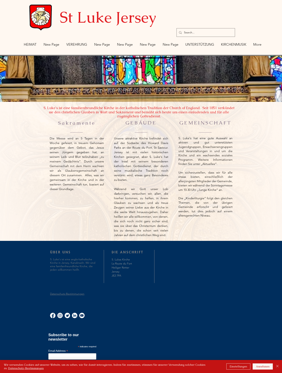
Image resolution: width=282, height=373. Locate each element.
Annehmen (263, 366)
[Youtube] (82, 315)
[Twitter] (67, 315)
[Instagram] (60, 315)
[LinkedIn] (74, 315)
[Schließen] (277, 366)
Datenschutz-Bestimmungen (67, 294)
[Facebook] (52, 315)
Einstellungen (238, 366)
